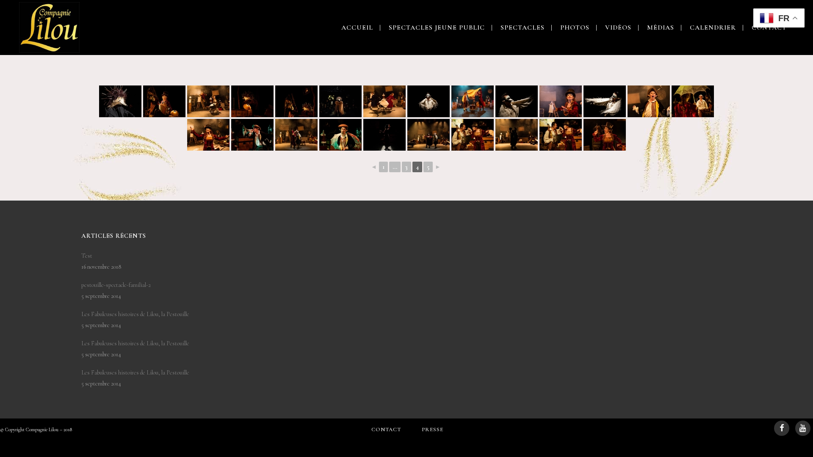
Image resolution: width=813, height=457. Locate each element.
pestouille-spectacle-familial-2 (116, 285)
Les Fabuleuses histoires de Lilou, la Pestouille (135, 314)
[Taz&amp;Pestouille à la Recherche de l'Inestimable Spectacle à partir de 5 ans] (120, 101)
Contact (386, 429)
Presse (432, 429)
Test (86, 255)
